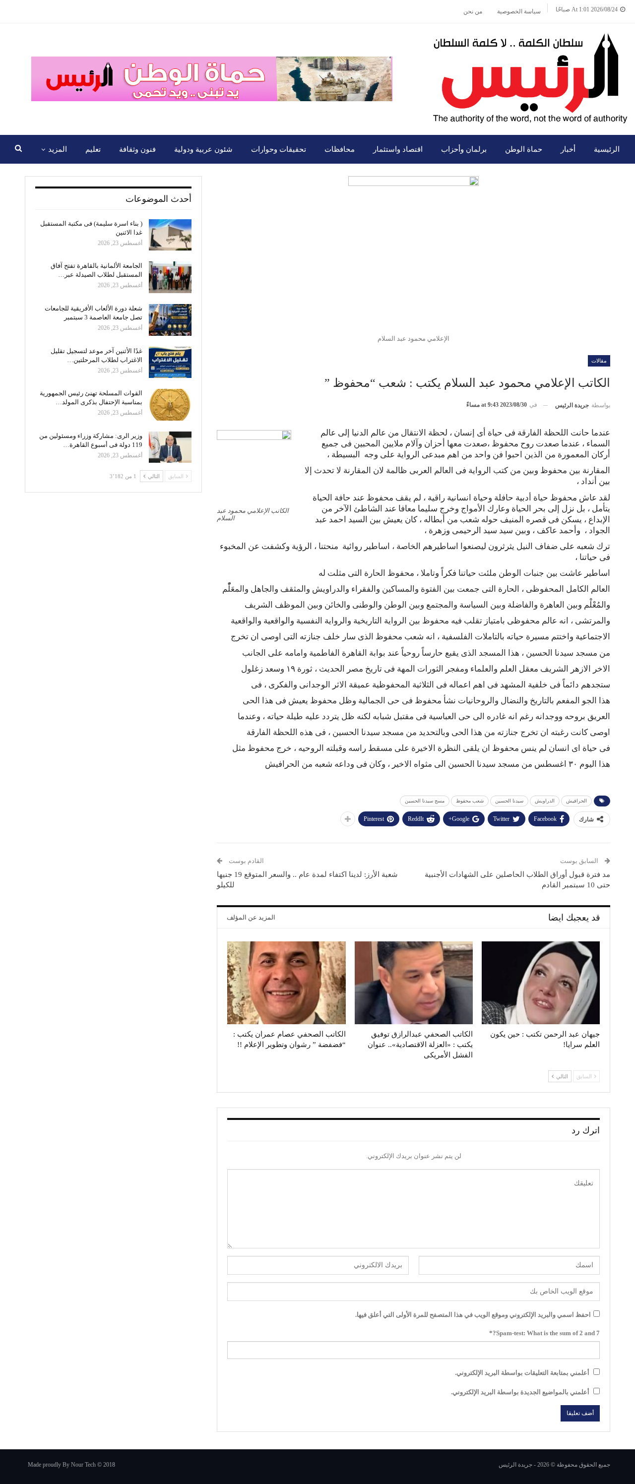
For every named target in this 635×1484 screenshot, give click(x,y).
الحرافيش (576, 801)
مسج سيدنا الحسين (424, 801)
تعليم (93, 149)
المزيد (57, 149)
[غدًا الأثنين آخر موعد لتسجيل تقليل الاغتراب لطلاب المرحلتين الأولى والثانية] (170, 362)
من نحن (472, 11)
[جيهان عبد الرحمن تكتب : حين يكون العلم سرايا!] (541, 982)
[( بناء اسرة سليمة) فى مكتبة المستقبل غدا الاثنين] (170, 235)
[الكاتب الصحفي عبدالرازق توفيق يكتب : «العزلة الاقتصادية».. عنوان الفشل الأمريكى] (414, 982)
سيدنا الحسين (509, 801)
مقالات (599, 361)
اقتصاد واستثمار (398, 149)
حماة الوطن (523, 149)
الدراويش (545, 801)
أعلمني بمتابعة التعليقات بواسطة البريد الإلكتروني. (522, 1372)
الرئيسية (607, 149)
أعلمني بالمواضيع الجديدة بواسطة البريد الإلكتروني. (520, 1392)
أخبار (568, 149)
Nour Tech (83, 1464)
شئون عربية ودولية (203, 149)
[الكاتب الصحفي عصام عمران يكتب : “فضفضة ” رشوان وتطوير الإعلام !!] (286, 982)
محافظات (339, 149)
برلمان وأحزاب (464, 149)
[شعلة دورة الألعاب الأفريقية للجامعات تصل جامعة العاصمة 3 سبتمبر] (170, 320)
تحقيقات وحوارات (278, 149)
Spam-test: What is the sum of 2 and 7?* (544, 1333)
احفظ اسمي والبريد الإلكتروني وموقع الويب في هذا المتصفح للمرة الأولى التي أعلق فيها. (473, 1314)
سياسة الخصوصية (519, 11)
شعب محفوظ (470, 801)
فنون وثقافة (137, 149)
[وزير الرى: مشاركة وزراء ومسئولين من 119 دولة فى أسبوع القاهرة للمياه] (170, 447)
